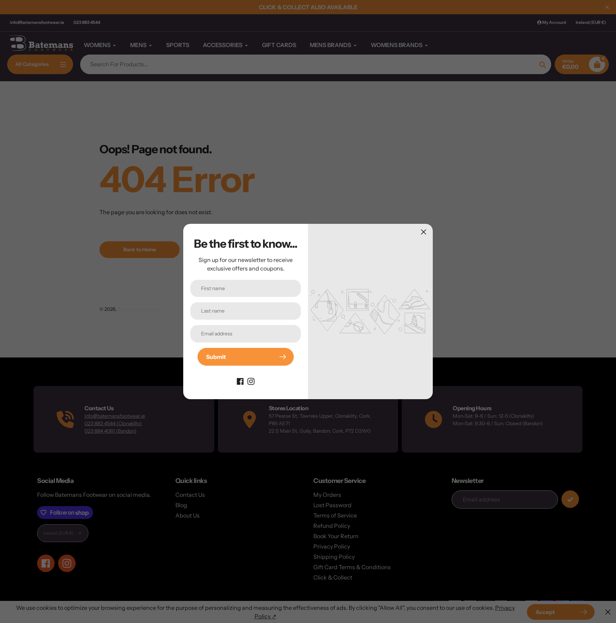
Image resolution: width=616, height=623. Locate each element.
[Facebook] (240, 380)
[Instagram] (251, 380)
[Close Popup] (423, 231)
